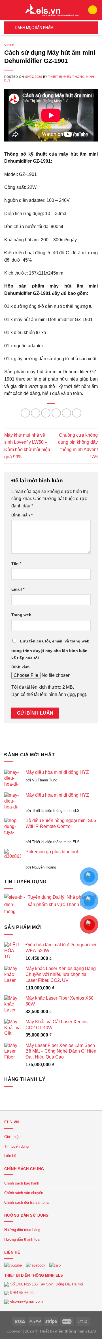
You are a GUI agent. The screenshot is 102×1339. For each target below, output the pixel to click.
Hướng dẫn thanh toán (22, 1239)
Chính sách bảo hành (21, 1183)
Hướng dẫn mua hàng (22, 1230)
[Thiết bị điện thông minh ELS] (51, 9)
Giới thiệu (12, 1137)
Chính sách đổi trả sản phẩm (28, 1202)
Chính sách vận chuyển (23, 1193)
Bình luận (22, 515)
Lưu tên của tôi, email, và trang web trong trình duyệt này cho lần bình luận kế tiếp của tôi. (50, 649)
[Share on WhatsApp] (25, 413)
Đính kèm (20, 667)
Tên (16, 563)
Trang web (21, 615)
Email (17, 589)
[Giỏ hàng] (92, 10)
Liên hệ (10, 1156)
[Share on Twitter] (45, 413)
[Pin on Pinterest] (66, 413)
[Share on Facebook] (35, 413)
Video (9, 45)
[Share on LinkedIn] (76, 413)
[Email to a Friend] (56, 413)
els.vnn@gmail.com (26, 1301)
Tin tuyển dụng (16, 1146)
